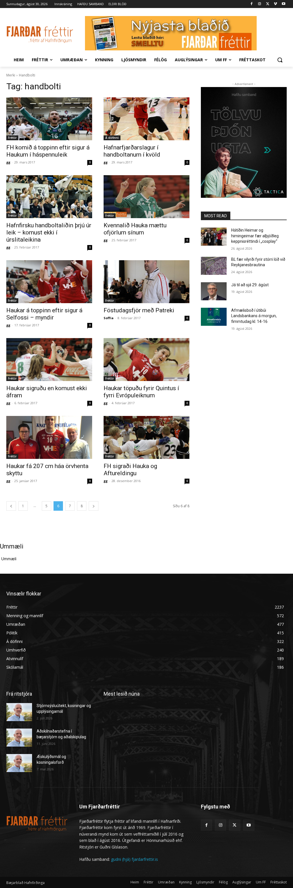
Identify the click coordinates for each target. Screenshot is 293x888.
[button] (280, 60)
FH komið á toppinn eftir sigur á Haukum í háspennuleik (48, 151)
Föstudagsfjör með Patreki (139, 310)
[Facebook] (251, 4)
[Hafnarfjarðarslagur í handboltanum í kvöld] (146, 118)
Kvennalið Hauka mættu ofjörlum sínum (135, 229)
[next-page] (93, 506)
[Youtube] (283, 4)
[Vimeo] (275, 4)
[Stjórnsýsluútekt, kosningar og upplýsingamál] (19, 712)
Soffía (109, 318)
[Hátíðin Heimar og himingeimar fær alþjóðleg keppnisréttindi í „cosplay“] (214, 237)
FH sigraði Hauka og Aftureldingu (130, 470)
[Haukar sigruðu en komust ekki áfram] (49, 359)
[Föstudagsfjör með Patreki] (146, 281)
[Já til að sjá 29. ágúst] (214, 291)
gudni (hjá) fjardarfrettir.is (134, 859)
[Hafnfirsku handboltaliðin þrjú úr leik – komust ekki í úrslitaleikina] (49, 196)
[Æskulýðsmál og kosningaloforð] (19, 763)
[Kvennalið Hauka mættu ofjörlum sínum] (146, 196)
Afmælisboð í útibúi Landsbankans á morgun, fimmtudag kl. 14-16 (254, 316)
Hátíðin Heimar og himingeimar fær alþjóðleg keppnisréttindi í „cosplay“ (255, 236)
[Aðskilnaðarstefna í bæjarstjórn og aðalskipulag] (19, 738)
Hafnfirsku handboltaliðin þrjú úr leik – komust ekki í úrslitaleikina (48, 232)
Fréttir (12, 138)
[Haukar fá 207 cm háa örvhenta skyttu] (49, 437)
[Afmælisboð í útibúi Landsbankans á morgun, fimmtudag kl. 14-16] (214, 317)
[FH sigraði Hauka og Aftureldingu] (146, 437)
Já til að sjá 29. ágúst (250, 285)
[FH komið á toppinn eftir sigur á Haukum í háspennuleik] (49, 118)
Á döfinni (112, 138)
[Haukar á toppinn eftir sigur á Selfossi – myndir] (49, 281)
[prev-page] (11, 506)
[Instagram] (259, 4)
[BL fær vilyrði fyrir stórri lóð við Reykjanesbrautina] (214, 266)
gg (8, 162)
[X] (267, 4)
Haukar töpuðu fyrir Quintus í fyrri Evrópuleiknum (141, 392)
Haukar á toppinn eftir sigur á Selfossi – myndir (44, 314)
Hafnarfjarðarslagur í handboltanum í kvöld (132, 151)
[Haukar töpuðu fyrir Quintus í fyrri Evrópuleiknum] (146, 359)
